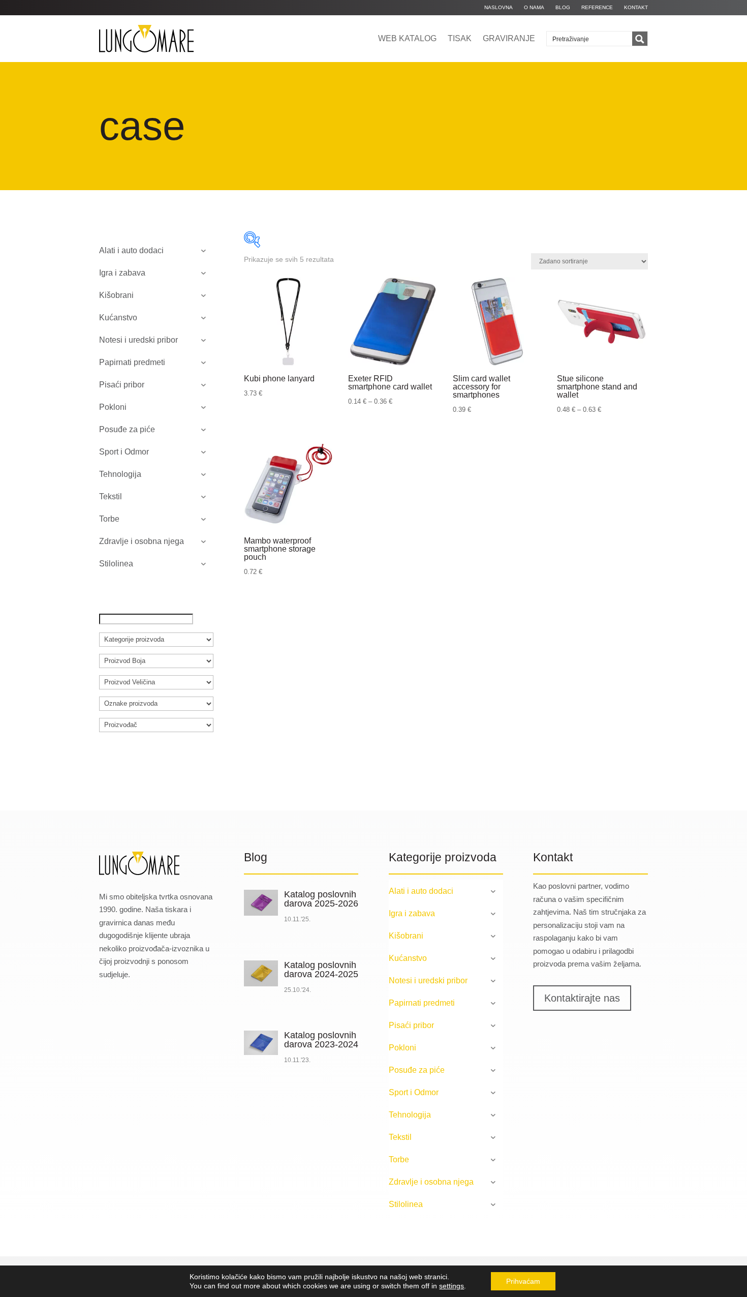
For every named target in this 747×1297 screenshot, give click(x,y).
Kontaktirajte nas (582, 998)
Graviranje (509, 38)
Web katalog (407, 38)
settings (451, 1286)
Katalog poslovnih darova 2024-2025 (321, 969)
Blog (562, 7)
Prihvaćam (523, 1281)
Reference (597, 7)
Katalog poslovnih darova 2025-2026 (321, 899)
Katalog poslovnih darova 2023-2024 (321, 1039)
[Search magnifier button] (639, 39)
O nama (534, 7)
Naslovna (498, 7)
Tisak (460, 38)
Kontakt (636, 7)
